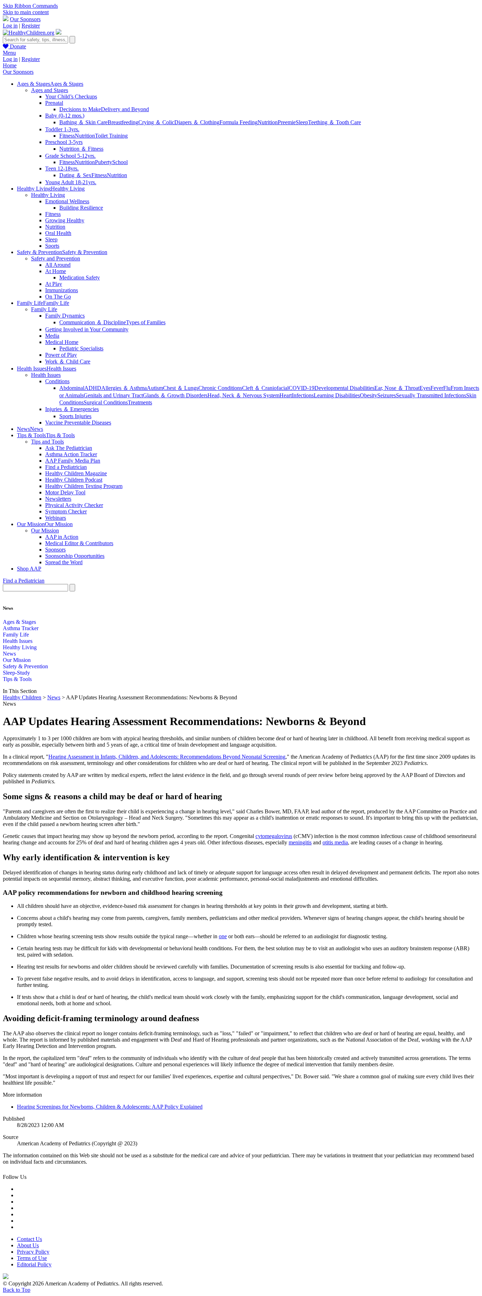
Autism (155, 388)
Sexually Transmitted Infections (431, 395)
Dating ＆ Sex (75, 175)
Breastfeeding (123, 122)
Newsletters (58, 499)
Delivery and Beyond (125, 109)
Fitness (67, 136)
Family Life (44, 309)
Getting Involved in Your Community (86, 329)
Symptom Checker (66, 511)
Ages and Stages (49, 90)
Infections (303, 395)
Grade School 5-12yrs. (70, 156)
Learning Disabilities (337, 395)
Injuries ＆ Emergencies (72, 409)
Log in (10, 26)
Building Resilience (81, 208)
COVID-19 (301, 388)
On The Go (58, 297)
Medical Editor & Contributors (79, 543)
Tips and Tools (47, 442)
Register (31, 26)
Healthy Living (48, 195)
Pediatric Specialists (81, 348)
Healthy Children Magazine (76, 473)
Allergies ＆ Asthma (124, 388)
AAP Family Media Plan (72, 461)
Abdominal (71, 388)
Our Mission (45, 531)
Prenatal (54, 103)
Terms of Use (32, 1258)
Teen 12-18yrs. (62, 168)
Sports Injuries (75, 416)
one (223, 936)
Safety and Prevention (55, 258)
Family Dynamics (65, 316)
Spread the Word (64, 562)
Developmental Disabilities (344, 388)
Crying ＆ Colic (156, 122)
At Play (53, 284)
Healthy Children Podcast (73, 480)
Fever (436, 388)
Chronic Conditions (220, 388)
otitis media (335, 842)
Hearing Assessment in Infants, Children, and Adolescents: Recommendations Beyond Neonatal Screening (166, 757)
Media (52, 336)
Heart (285, 395)
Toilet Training (111, 136)
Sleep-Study (16, 673)
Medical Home (61, 342)
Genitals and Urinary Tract (113, 395)
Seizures (386, 395)
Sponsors (55, 550)
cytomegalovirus (273, 836)
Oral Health (58, 233)
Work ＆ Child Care (67, 361)
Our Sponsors (25, 19)
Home (10, 65)
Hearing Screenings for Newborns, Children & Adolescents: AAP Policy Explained (110, 1107)
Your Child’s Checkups (71, 97)
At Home (55, 271)
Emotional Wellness (67, 201)
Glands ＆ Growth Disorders (175, 395)
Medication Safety (79, 278)
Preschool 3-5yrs (64, 142)
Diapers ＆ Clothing (196, 122)
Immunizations (61, 290)
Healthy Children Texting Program (83, 486)
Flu (447, 388)
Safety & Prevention (25, 666)
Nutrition (268, 122)
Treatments (140, 402)
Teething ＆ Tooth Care (334, 122)
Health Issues (46, 375)
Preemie (287, 122)
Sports (52, 246)
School (120, 162)
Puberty (103, 162)
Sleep (302, 122)
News (9, 654)
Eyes (425, 388)
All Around (58, 265)
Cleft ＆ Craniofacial (265, 388)
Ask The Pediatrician (68, 448)
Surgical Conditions (106, 402)
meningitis (300, 842)
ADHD (92, 388)
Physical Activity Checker (74, 505)
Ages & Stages (19, 622)
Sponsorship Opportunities (74, 556)
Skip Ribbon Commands (30, 6)
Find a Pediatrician (66, 467)
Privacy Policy (33, 1252)
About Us (28, 1245)
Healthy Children (22, 697)
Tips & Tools (17, 679)
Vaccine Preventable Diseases (78, 423)
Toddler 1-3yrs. (62, 129)
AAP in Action (61, 537)
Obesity (368, 395)
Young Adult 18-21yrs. (70, 182)
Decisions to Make (80, 109)
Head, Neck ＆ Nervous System (243, 395)
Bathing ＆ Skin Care (83, 122)
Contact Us (29, 1239)
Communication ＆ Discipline (92, 322)
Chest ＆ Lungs (180, 388)
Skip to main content (26, 12)
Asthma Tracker (20, 628)
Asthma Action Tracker (71, 454)
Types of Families (145, 322)
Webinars (55, 518)
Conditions (57, 381)
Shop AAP (29, 569)
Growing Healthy (64, 220)
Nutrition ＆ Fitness (81, 149)
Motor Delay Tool (65, 492)
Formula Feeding (238, 122)
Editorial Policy (34, 1264)
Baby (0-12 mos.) (64, 116)
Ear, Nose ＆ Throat (397, 388)
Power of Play (61, 355)
